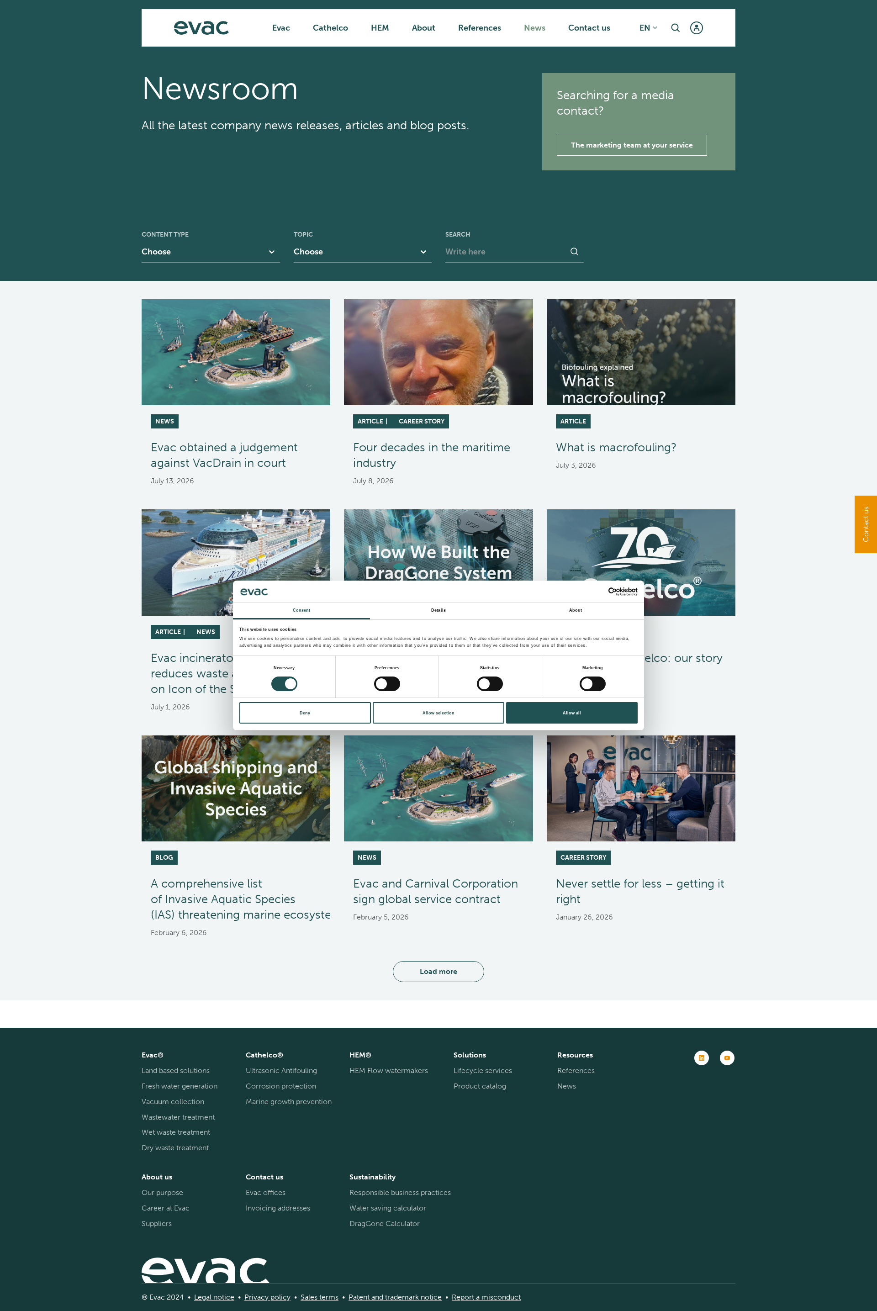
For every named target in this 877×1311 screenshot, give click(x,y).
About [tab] (575, 610)
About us (157, 1177)
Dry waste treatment (175, 1147)
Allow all (572, 713)
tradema (397, 1297)
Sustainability (372, 1177)
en (644, 28)
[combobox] (144, 252)
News (534, 28)
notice (222, 1297)
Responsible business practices (400, 1192)
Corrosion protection (281, 1086)
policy (280, 1297)
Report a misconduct (486, 1297)
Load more (438, 971)
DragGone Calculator (384, 1223)
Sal (305, 1297)
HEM (380, 28)
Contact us (589, 28)
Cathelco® (264, 1055)
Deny (305, 713)
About (423, 28)
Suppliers (157, 1223)
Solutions (470, 1055)
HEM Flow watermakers (388, 1070)
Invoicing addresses (278, 1208)
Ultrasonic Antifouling (281, 1070)
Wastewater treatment (178, 1117)
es (313, 1297)
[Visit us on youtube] (727, 1058)
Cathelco (330, 28)
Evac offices (265, 1192)
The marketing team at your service (632, 145)
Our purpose (162, 1192)
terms (327, 1297)
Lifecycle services (483, 1070)
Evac (281, 28)
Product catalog (480, 1086)
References (479, 28)
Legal (202, 1297)
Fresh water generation (179, 1086)
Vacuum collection (173, 1101)
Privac (254, 1297)
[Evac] (201, 27)
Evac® (153, 1055)
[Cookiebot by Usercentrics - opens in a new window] (598, 591)
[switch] (387, 684)
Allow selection (438, 713)
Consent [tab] (302, 610)
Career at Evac (166, 1208)
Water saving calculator (387, 1208)
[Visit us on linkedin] (701, 1058)
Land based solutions (176, 1070)
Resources (575, 1055)
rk (415, 1297)
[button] (675, 28)
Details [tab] (438, 610)
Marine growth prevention (289, 1101)
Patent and (366, 1297)
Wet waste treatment (176, 1132)
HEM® (360, 1055)
